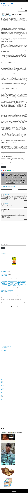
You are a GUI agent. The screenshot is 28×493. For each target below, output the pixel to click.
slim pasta (13, 285)
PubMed (6, 43)
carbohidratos (3, 282)
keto (2, 283)
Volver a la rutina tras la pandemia (4, 270)
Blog (2, 13)
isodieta (26, 282)
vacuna (14, 186)
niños (9, 283)
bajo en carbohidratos (23, 281)
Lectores (2, 394)
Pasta (1, 396)
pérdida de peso (14, 284)
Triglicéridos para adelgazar (4, 275)
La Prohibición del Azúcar (8, 291)
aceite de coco (3, 281)
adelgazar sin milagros (12, 281)
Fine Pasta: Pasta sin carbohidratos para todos (20, 477)
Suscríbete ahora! (3, 167)
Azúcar (1, 381)
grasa (23, 282)
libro (3, 283)
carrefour (6, 282)
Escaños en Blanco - (3, 291)
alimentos (16, 281)
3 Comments (9, 15)
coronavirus (4, 186)
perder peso (24, 283)
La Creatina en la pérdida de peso (4, 274)
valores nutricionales (16, 285)
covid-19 (9, 186)
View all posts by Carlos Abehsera (10, 183)
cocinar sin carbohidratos (11, 282)
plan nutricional (5, 284)
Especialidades (2, 393)
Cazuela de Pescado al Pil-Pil (10, 290)
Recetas (1, 391)
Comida (1, 382)
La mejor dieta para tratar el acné (19, 443)
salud (22, 284)
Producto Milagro (2, 388)
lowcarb (5, 283)
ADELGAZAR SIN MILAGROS (12, 4)
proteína (12, 284)
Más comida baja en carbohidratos (4, 271)
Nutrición (2, 386)
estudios (12, 186)
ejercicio (21, 282)
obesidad (17, 283)
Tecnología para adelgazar (3, 350)
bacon (20, 281)
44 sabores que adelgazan (4, 349)
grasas (24, 282)
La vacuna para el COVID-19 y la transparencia (6, 272)
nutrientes (15, 283)
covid (6, 186)
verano (19, 285)
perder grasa (20, 283)
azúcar (18, 281)
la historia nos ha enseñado (19, 50)
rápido (21, 284)
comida (14, 282)
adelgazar (7, 281)
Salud (8, 13)
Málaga (6, 283)
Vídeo (1, 399)
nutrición (11, 283)
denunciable (16, 282)
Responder (25, 200)
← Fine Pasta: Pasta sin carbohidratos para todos (6, 189)
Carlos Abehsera (3, 15)
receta (19, 284)
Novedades (2, 385)
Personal (6, 13)
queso (17, 284)
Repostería (2, 398)
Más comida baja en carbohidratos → (23, 189)
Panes (1, 395)
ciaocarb (7, 282)
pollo (7, 284)
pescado (3, 284)
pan (18, 283)
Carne (1, 392)
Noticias (4, 13)
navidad (8, 283)
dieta (19, 282)
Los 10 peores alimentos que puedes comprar (6, 346)
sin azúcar (24, 284)
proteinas (9, 284)
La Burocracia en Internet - (3, 290)
